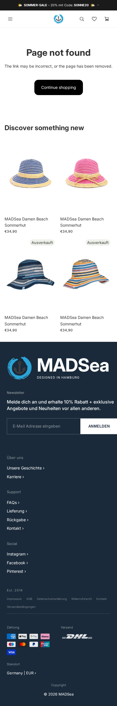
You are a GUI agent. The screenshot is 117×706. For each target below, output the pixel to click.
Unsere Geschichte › (25, 467)
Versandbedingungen (21, 606)
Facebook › (17, 562)
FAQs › (13, 502)
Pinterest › (16, 571)
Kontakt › (15, 528)
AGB (29, 598)
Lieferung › (17, 510)
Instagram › (17, 554)
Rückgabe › (17, 519)
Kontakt (101, 598)
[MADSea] (58, 19)
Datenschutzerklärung (52, 598)
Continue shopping (58, 87)
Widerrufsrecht (81, 598)
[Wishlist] (94, 19)
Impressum (14, 598)
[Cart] (106, 19)
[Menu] (10, 19)
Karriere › (15, 476)
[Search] (81, 19)
